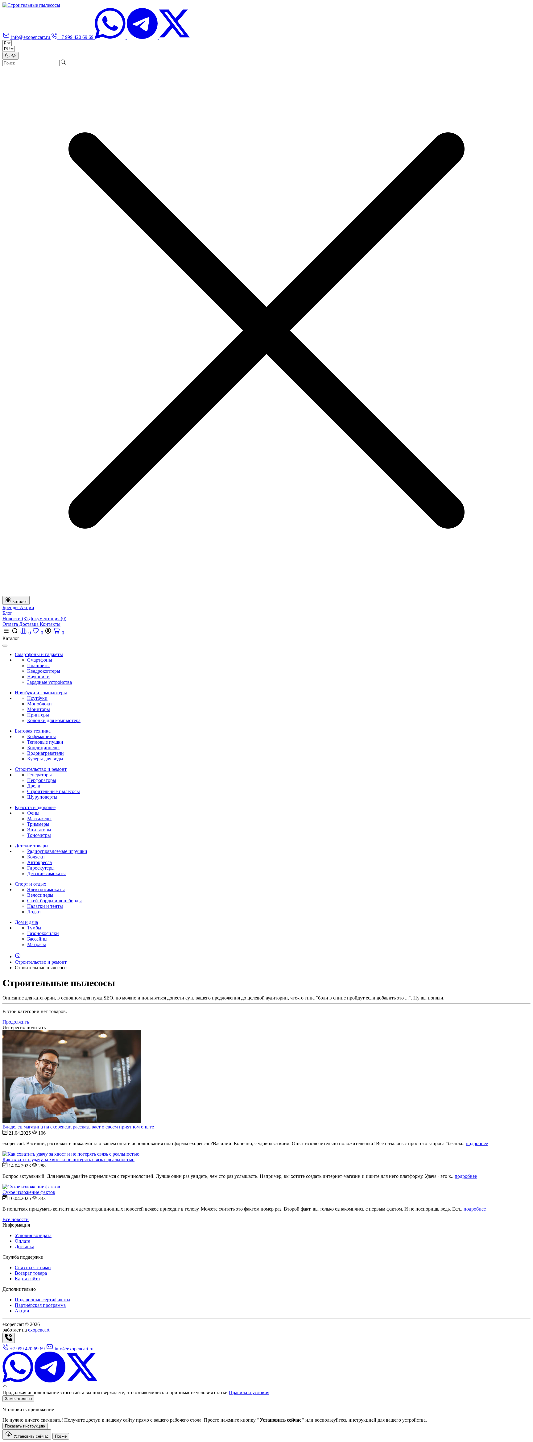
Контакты (50, 624)
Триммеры (38, 824)
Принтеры (38, 714)
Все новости (15, 1219)
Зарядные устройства (49, 682)
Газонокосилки (43, 933)
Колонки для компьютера (54, 720)
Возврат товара (31, 1273)
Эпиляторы (39, 829)
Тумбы (34, 927)
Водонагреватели (45, 753)
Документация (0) (47, 618)
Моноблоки (39, 703)
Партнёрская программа (40, 1305)
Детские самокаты (46, 873)
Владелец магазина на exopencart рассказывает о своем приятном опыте (78, 1126)
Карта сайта (27, 1278)
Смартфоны (39, 660)
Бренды (11, 607)
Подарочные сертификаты (42, 1299)
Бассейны (37, 938)
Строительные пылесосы (53, 791)
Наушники (38, 676)
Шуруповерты (42, 797)
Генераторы (39, 774)
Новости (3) (15, 618)
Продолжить (15, 1021)
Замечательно (18, 1398)
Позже (61, 1436)
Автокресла (39, 862)
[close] (4, 645)
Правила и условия (249, 1392)
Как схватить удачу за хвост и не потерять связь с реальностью (68, 1159)
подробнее (477, 1143)
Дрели (33, 785)
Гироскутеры (41, 868)
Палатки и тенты (45, 906)
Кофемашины (41, 736)
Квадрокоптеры (43, 671)
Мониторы (38, 709)
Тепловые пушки (45, 742)
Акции (27, 607)
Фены (33, 813)
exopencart (38, 1329)
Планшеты (38, 665)
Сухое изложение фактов (28, 1192)
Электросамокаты (46, 889)
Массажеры (39, 818)
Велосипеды (40, 895)
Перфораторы (41, 780)
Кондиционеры (43, 747)
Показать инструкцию (25, 1426)
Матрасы (36, 944)
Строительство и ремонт (41, 962)
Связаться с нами (33, 1267)
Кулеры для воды (45, 758)
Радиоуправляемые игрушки (57, 851)
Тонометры (39, 835)
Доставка (29, 624)
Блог (7, 613)
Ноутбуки (37, 698)
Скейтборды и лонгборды (54, 900)
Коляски (36, 856)
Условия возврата (33, 1235)
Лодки (34, 911)
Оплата (10, 624)
